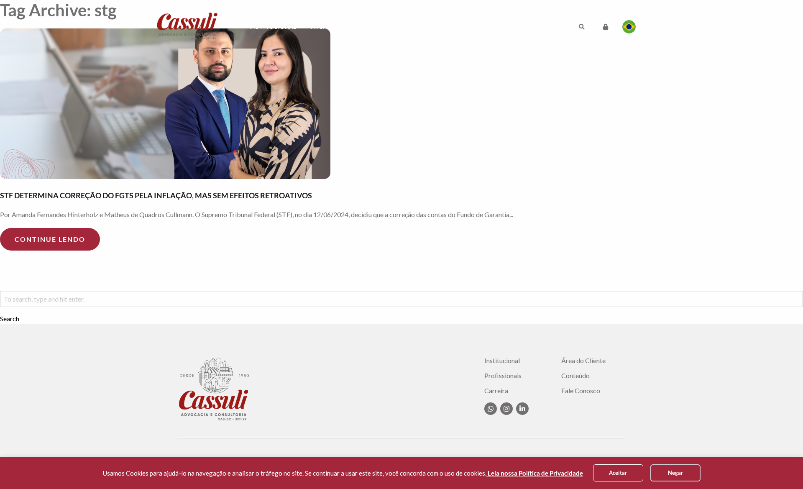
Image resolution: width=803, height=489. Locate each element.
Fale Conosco (531, 26)
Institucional (272, 26)
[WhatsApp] (490, 408)
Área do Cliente (583, 360)
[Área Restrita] (605, 26)
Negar (675, 472)
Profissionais (378, 26)
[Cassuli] (187, 26)
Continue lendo (50, 239)
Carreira (430, 26)
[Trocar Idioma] (629, 26)
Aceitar (618, 472)
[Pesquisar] (581, 26)
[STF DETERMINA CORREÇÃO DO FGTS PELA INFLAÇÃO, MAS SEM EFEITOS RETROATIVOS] (401, 103)
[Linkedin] (522, 408)
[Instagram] (506, 408)
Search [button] (9, 318)
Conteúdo (476, 26)
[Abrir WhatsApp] (782, 468)
